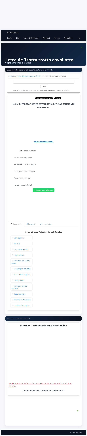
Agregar (57, 38)
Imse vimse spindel (21, 249)
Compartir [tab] (32, 224)
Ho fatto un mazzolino (22, 299)
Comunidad (68, 38)
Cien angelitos (19, 238)
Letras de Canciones (31, 38)
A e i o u (17, 243)
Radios (9, 38)
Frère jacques (19, 280)
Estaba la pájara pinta (22, 274)
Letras (17, 76)
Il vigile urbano (19, 255)
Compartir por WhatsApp (44, 190)
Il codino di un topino (21, 305)
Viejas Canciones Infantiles (31, 76)
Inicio (12, 76)
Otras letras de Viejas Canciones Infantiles (43, 232)
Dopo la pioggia (19, 294)
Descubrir (46, 38)
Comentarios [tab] (17, 224)
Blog (18, 38)
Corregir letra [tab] (46, 224)
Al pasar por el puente (22, 269)
